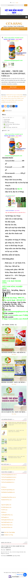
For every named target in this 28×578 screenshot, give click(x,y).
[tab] (3, 111)
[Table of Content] (23, 118)
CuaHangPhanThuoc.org (7, 514)
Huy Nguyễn (22, 572)
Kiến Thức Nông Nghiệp (9, 532)
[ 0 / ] (13, 2)
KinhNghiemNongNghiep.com (8, 492)
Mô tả (3, 110)
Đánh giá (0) (8, 110)
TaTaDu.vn (3, 487)
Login (17, 2)
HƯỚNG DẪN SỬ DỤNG (9, 122)
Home (5, 26)
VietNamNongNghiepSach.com (8, 479)
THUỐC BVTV (9, 94)
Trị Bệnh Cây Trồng (8, 534)
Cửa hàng (10, 26)
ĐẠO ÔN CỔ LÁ (12, 102)
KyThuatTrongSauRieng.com (7, 489)
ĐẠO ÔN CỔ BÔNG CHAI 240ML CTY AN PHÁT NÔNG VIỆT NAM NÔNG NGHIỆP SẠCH (12, 100)
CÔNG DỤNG (6, 121)
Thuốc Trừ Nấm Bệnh (18, 26)
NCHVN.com (4, 509)
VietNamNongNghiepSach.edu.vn (8, 477)
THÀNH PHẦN (7, 119)
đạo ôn (19, 189)
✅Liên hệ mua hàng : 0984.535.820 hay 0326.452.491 (12, 125)
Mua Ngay (14, 354)
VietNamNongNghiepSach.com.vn (8, 474)
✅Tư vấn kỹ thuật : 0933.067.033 (10, 127)
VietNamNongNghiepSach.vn (7, 482)
